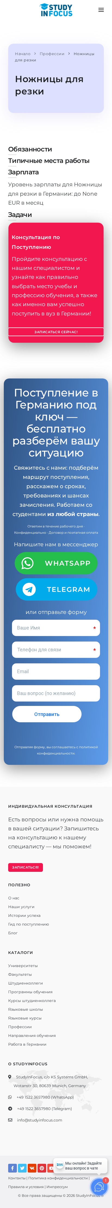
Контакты (17, 1178)
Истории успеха (24, 915)
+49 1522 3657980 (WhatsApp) (45, 1097)
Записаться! (25, 867)
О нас (13, 898)
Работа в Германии (27, 1044)
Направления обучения (32, 1035)
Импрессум (57, 1187)
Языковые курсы (25, 1018)
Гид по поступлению (28, 924)
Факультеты (20, 974)
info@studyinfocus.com (39, 1120)
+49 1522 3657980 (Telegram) (44, 1108)
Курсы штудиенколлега (32, 1000)
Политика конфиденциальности (58, 1178)
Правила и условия (26, 1187)
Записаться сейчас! (56, 332)
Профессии (20, 1026)
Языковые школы (25, 1009)
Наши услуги (21, 906)
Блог (13, 932)
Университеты (23, 965)
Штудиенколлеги (25, 983)
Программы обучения (30, 991)
